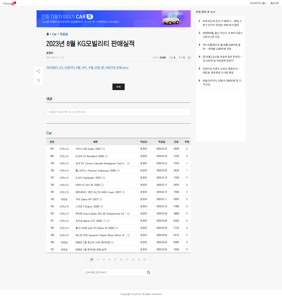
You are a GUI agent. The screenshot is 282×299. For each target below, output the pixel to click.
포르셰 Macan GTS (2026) (89, 220)
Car (54, 34)
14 (109, 259)
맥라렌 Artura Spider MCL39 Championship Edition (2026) (101, 213)
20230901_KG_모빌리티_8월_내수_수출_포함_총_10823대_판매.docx (87, 67)
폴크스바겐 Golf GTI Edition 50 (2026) (95, 228)
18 (133, 259)
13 (103, 259)
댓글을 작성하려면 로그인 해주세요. (67, 112)
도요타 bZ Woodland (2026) (90, 156)
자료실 (64, 34)
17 (127, 259)
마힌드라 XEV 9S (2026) (88, 185)
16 (121, 259)
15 (115, 259)
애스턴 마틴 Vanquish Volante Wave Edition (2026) (101, 235)
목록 (118, 86)
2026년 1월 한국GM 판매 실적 (91, 249)
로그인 (276, 3)
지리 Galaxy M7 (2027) (87, 199)
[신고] (189, 57)
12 (97, 259)
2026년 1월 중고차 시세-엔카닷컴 (93, 242)
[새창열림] (11, 3)
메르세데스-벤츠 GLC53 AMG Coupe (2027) (99, 192)
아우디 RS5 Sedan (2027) (89, 148)
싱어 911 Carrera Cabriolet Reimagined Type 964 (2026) (101, 163)
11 (92, 259)
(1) (104, 220)
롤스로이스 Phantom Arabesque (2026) (96, 170)
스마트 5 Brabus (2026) (88, 206)
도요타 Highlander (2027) (89, 177)
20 (144, 259)
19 (139, 259)
